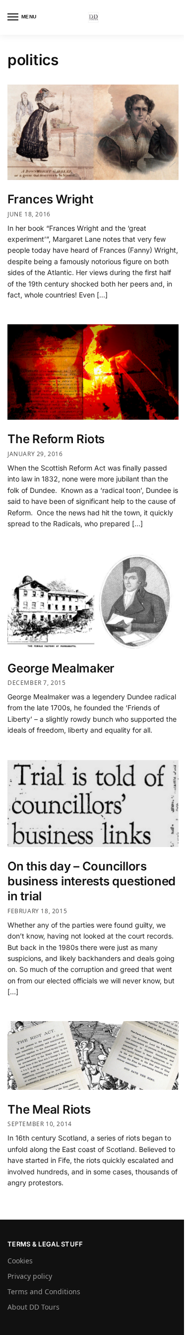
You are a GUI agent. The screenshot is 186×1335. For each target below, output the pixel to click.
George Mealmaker (61, 668)
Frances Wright (50, 199)
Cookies (20, 1260)
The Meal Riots (49, 1109)
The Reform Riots (56, 439)
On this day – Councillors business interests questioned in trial (91, 881)
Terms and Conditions (43, 1291)
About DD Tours (33, 1307)
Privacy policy (29, 1276)
